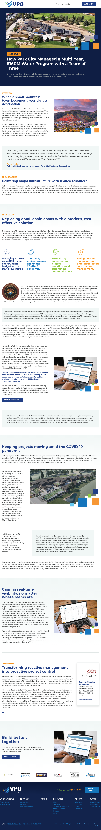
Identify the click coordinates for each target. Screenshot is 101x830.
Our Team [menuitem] (78, 804)
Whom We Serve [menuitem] (7, 799)
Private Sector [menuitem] (5, 804)
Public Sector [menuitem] (4, 802)
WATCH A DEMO (89, 4)
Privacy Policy (83, 824)
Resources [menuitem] (58, 799)
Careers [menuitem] (77, 807)
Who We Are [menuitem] (79, 802)
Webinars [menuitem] (56, 804)
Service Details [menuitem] (95, 802)
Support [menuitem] (94, 799)
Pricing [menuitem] (44, 799)
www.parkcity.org (85, 700)
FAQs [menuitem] (55, 813)
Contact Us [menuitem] (79, 809)
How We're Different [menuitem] (27, 807)
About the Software (11, 400)
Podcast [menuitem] (56, 811)
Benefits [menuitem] (23, 804)
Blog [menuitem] (55, 802)
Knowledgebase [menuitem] (95, 807)
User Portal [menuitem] (94, 804)
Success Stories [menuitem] (59, 809)
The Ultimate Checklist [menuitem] (61, 807)
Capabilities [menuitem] (24, 802)
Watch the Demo (10, 757)
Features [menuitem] (24, 799)
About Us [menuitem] (79, 799)
